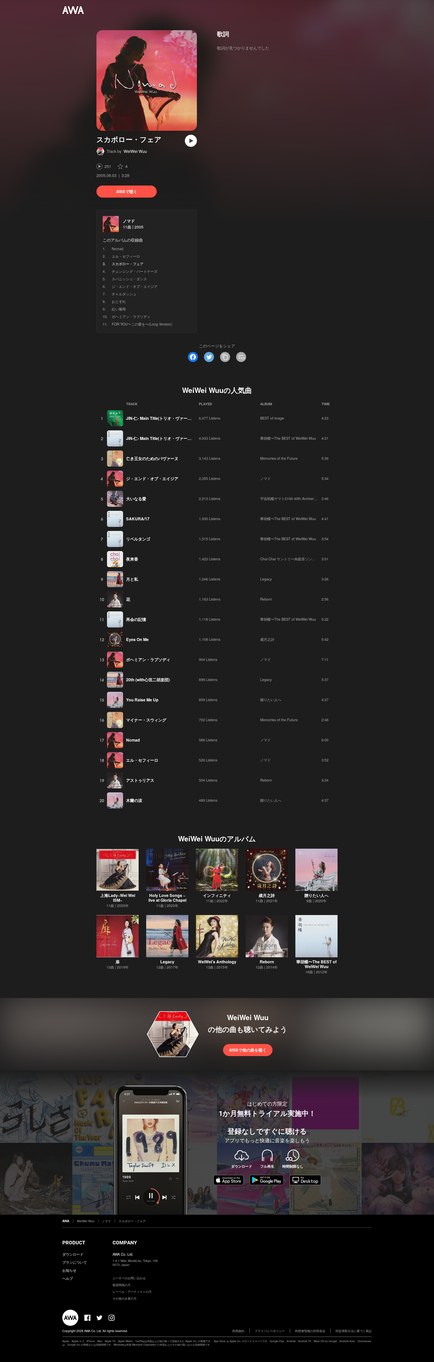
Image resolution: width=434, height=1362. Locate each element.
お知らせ (69, 1270)
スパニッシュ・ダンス (129, 278)
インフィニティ (217, 895)
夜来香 (132, 559)
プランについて (74, 1262)
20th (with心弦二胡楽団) (148, 680)
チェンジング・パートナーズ (134, 271)
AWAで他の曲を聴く (247, 1050)
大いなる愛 (136, 499)
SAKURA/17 (137, 519)
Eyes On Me (137, 639)
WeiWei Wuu (135, 151)
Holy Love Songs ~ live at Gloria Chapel (167, 897)
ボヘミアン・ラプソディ (131, 316)
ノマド (129, 221)
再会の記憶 (136, 619)
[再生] (191, 141)
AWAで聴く (126, 191)
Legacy (266, 578)
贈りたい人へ (270, 699)
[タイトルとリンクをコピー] (225, 357)
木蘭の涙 (134, 800)
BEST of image (272, 418)
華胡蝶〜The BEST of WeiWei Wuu (288, 438)
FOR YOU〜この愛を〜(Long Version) (142, 324)
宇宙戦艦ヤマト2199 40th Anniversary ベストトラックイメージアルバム (317, 498)
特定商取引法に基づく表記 (354, 1331)
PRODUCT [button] (73, 1243)
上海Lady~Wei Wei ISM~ (117, 897)
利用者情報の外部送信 (310, 1331)
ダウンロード (72, 1254)
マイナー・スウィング (146, 720)
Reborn (266, 599)
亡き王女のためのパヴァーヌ (152, 458)
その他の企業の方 (125, 1298)
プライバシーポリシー (270, 1331)
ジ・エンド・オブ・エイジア (134, 286)
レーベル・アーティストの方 (132, 1291)
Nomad (117, 248)
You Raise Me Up (142, 700)
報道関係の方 (122, 1285)
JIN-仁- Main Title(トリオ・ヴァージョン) (163, 418)
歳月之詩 (267, 639)
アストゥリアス (140, 780)
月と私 (132, 579)
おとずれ (119, 301)
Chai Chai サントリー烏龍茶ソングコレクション (298, 558)
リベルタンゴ (138, 539)
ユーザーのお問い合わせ (129, 1278)
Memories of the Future (279, 458)
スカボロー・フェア (132, 1221)
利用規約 (238, 1331)
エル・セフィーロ (126, 256)
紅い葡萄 (119, 308)
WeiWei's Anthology (217, 962)
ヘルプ (67, 1278)
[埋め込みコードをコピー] (241, 357)
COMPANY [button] (125, 1243)
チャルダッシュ (124, 293)
